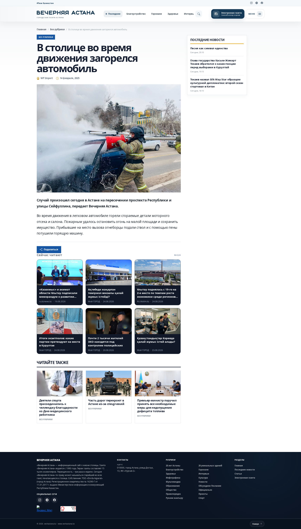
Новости (203, 481)
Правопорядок (173, 494)
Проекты (203, 494)
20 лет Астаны (173, 465)
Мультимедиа (173, 481)
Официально (205, 490)
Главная (41, 29)
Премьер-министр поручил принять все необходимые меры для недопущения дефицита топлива (157, 405)
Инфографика (173, 477)
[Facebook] (262, 3)
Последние (114, 13)
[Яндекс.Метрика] (44, 508)
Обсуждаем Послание (210, 485)
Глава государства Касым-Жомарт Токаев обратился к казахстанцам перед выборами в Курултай (213, 64)
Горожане (156, 13)
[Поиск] (198, 14)
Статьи (238, 473)
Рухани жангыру (174, 498)
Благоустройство (136, 13)
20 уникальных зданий (210, 465)
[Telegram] (256, 3)
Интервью (190, 13)
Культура (203, 477)
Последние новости (245, 469)
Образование (173, 485)
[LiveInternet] (56, 509)
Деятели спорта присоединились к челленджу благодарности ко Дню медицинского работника (58, 407)
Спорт (202, 498)
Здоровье (173, 13)
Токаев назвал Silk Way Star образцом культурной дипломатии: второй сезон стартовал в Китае (216, 83)
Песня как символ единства (209, 48)
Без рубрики (57, 29)
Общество (171, 490)
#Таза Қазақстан (45, 3)
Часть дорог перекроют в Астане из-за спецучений (106, 402)
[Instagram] (251, 3)
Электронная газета (245, 477)
